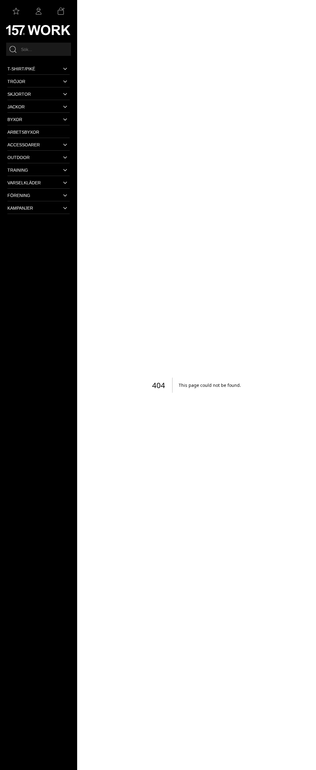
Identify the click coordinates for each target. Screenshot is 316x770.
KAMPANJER (20, 208)
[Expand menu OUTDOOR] (65, 157)
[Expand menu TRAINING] (65, 170)
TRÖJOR (16, 81)
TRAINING (17, 170)
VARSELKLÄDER (24, 182)
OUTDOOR (18, 157)
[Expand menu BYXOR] (65, 119)
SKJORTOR (19, 94)
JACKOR (16, 106)
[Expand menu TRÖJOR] (65, 81)
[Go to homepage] (38, 30)
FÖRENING (18, 195)
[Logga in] (38, 11)
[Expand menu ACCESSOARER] (65, 144)
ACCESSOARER (23, 144)
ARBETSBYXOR (23, 132)
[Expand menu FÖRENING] (65, 195)
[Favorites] (16, 11)
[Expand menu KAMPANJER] (65, 208)
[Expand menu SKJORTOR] (65, 94)
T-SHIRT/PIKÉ (21, 68)
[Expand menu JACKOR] (65, 106)
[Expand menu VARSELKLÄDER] (65, 182)
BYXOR (14, 119)
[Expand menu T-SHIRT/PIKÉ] (65, 68)
